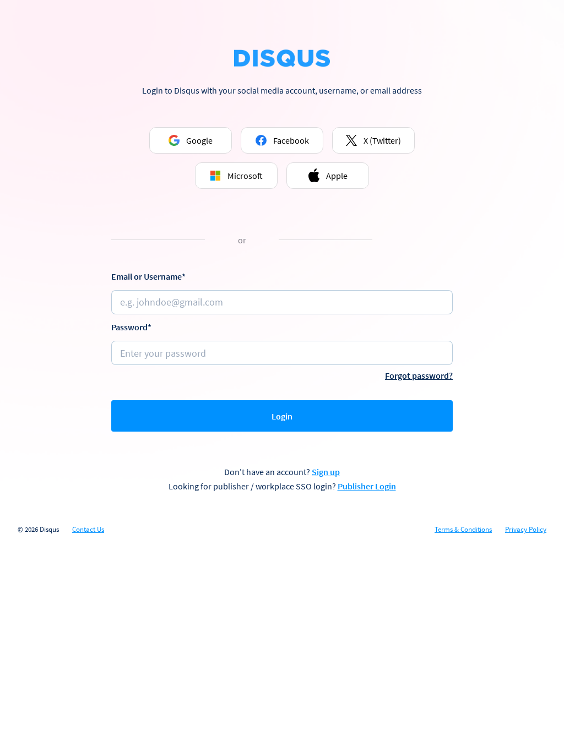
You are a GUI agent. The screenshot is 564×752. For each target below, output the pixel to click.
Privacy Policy (525, 529)
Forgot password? (419, 375)
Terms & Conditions (463, 529)
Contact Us (88, 529)
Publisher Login (367, 486)
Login (282, 416)
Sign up (326, 471)
